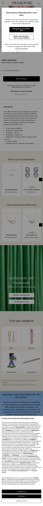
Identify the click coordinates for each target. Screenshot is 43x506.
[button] (38, 10)
